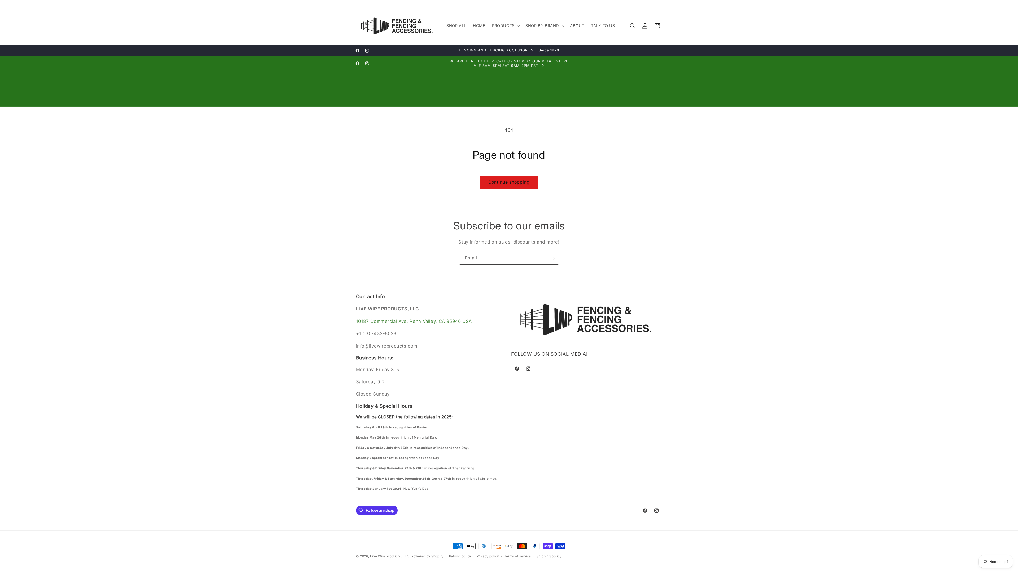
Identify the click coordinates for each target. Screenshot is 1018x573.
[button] (505, 26)
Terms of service (517, 556)
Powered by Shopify (427, 556)
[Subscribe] (553, 258)
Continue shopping (509, 182)
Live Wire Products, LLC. (390, 556)
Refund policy (460, 556)
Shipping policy (549, 556)
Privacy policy (488, 556)
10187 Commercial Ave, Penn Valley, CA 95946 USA (414, 321)
